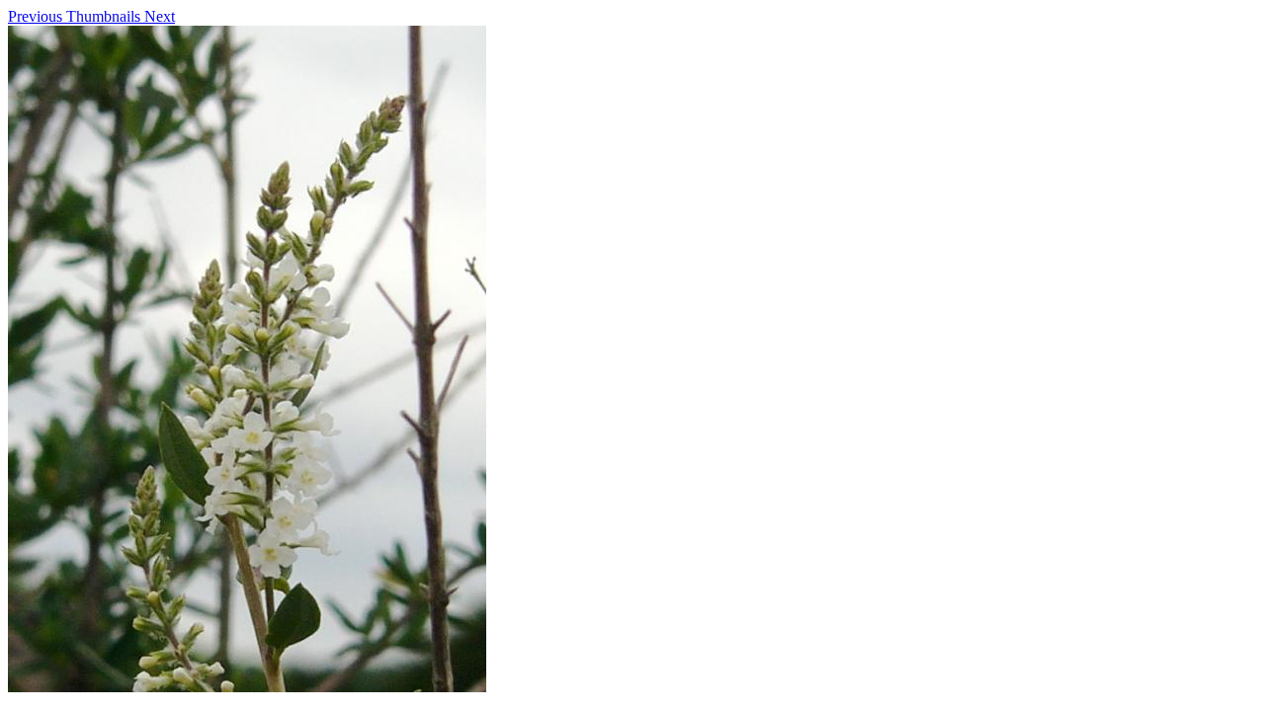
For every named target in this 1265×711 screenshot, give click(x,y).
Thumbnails (105, 16)
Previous (37, 16)
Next (159, 16)
